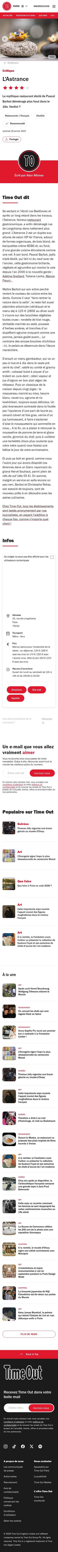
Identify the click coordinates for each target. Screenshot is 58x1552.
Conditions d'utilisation (10, 1513)
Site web (36, 690)
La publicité (40, 1477)
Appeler (15, 698)
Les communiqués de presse (13, 1469)
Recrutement (10, 1482)
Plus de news (29, 1334)
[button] (52, 557)
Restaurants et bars (25, 16)
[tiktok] (14, 1446)
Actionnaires (10, 1477)
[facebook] (23, 1446)
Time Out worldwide (39, 1499)
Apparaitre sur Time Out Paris (41, 1469)
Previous (5, 39)
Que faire (43, 16)
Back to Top (32, 1354)
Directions (16, 690)
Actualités (7, 16)
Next (53, 39)
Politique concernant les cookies (11, 1502)
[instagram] (5, 1446)
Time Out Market (42, 1482)
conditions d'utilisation (12, 785)
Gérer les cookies (12, 1521)
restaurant (34, 220)
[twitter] (31, 1446)
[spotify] (40, 1446)
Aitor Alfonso (35, 175)
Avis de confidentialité (11, 1490)
